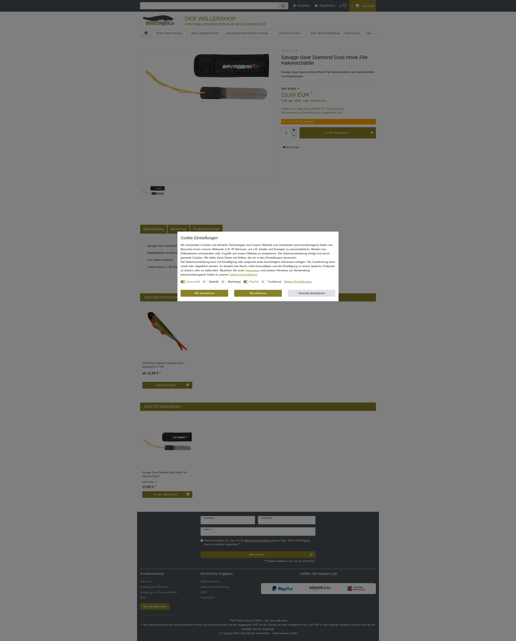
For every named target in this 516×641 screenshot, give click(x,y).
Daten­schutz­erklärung (243, 274)
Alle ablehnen (258, 293)
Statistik (214, 281)
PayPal (254, 281)
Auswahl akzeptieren (312, 293)
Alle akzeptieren (204, 293)
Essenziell (193, 281)
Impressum (253, 270)
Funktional (274, 281)
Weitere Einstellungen (298, 281)
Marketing (234, 281)
